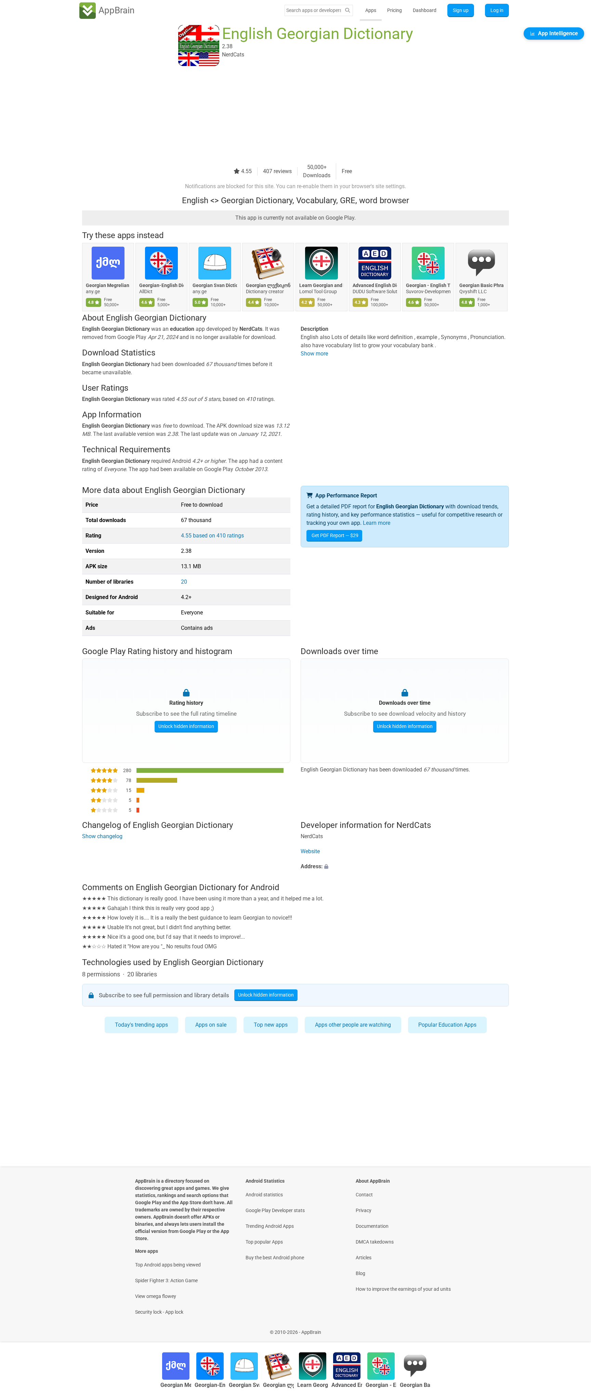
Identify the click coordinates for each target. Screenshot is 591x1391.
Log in (496, 10)
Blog (360, 1273)
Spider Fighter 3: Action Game (166, 1280)
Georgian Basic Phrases (481, 285)
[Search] (347, 10)
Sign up (461, 10)
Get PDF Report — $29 (335, 535)
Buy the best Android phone (275, 1257)
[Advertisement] (287, 115)
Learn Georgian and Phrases (321, 285)
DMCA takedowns (375, 1242)
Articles (363, 1257)
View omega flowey (155, 1296)
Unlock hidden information (186, 726)
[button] (405, 866)
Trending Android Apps (270, 1226)
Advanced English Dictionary (375, 285)
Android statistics (264, 1194)
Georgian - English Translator (428, 285)
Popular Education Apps (447, 1025)
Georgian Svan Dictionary (215, 285)
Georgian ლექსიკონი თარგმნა (268, 285)
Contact (364, 1194)
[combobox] (313, 10)
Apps (370, 10)
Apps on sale (210, 1025)
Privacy (363, 1210)
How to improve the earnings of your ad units (403, 1289)
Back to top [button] (574, 1328)
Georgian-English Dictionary (161, 285)
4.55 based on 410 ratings (212, 535)
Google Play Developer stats (275, 1210)
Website (310, 851)
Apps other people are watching (353, 1025)
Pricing (394, 10)
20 (184, 581)
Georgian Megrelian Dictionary (108, 285)
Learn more (376, 523)
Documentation (372, 1226)
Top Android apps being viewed (168, 1265)
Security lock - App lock (159, 1312)
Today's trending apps (141, 1025)
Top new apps (271, 1025)
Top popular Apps (264, 1242)
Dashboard (424, 10)
